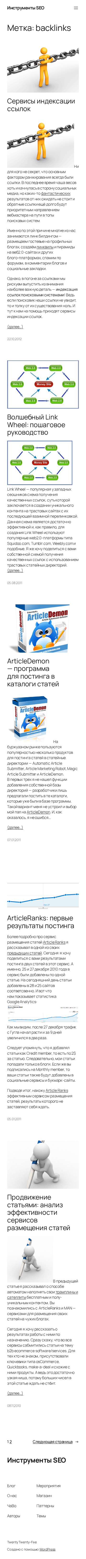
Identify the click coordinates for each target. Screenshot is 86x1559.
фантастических (55, 193)
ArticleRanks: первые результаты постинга (40, 921)
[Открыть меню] (76, 8)
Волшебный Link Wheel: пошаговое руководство (36, 424)
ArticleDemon (38, 812)
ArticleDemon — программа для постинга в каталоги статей (33, 672)
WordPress (47, 1549)
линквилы (45, 247)
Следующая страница (56, 1441)
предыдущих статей (24, 953)
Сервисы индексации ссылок (41, 104)
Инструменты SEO (25, 8)
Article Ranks (54, 942)
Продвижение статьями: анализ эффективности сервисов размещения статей (38, 1212)
